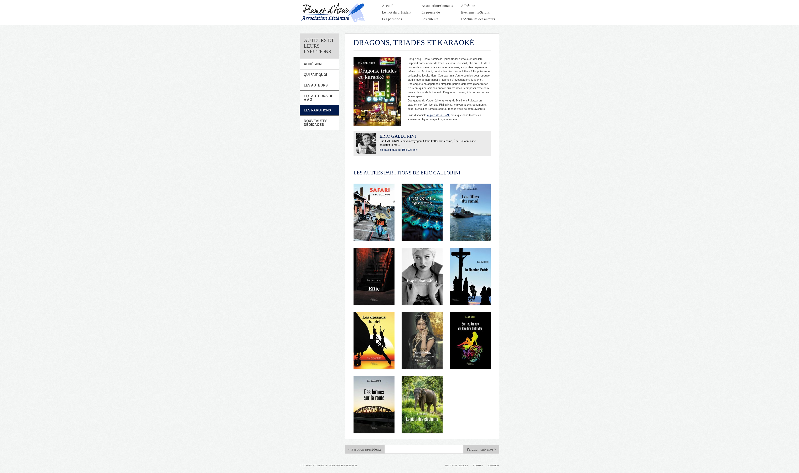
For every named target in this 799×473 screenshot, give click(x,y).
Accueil (387, 6)
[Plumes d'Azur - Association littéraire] (333, 12)
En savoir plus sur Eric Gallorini (399, 149)
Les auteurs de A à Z (318, 97)
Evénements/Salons (475, 12)
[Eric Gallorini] (366, 143)
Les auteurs (430, 19)
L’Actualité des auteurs (478, 19)
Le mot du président (396, 12)
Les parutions (392, 19)
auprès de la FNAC (438, 115)
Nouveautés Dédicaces (316, 122)
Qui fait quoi (315, 75)
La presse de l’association (431, 12)
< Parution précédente (364, 449)
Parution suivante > (481, 449)
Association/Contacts (437, 6)
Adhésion (468, 6)
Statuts (478, 465)
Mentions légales (456, 465)
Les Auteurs (316, 85)
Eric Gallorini (398, 136)
